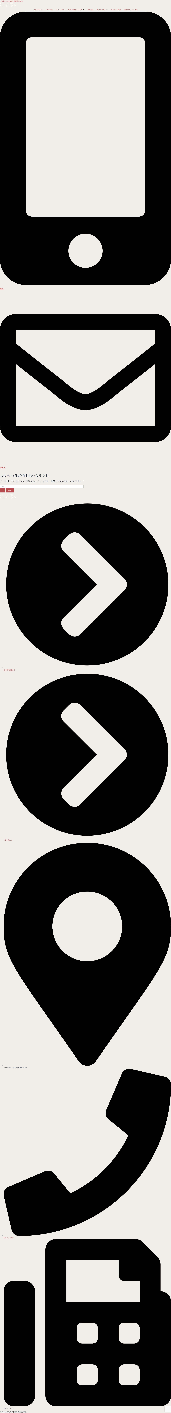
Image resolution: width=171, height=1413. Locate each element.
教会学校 (90, 9)
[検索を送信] (2, 490)
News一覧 (49, 9)
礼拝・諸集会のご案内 (75, 9)
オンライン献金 (116, 9)
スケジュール (60, 9)
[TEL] (85, 284)
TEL (2, 289)
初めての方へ (38, 9)
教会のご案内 (101, 9)
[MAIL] (85, 463)
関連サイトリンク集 (131, 9)
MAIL (2, 467)
